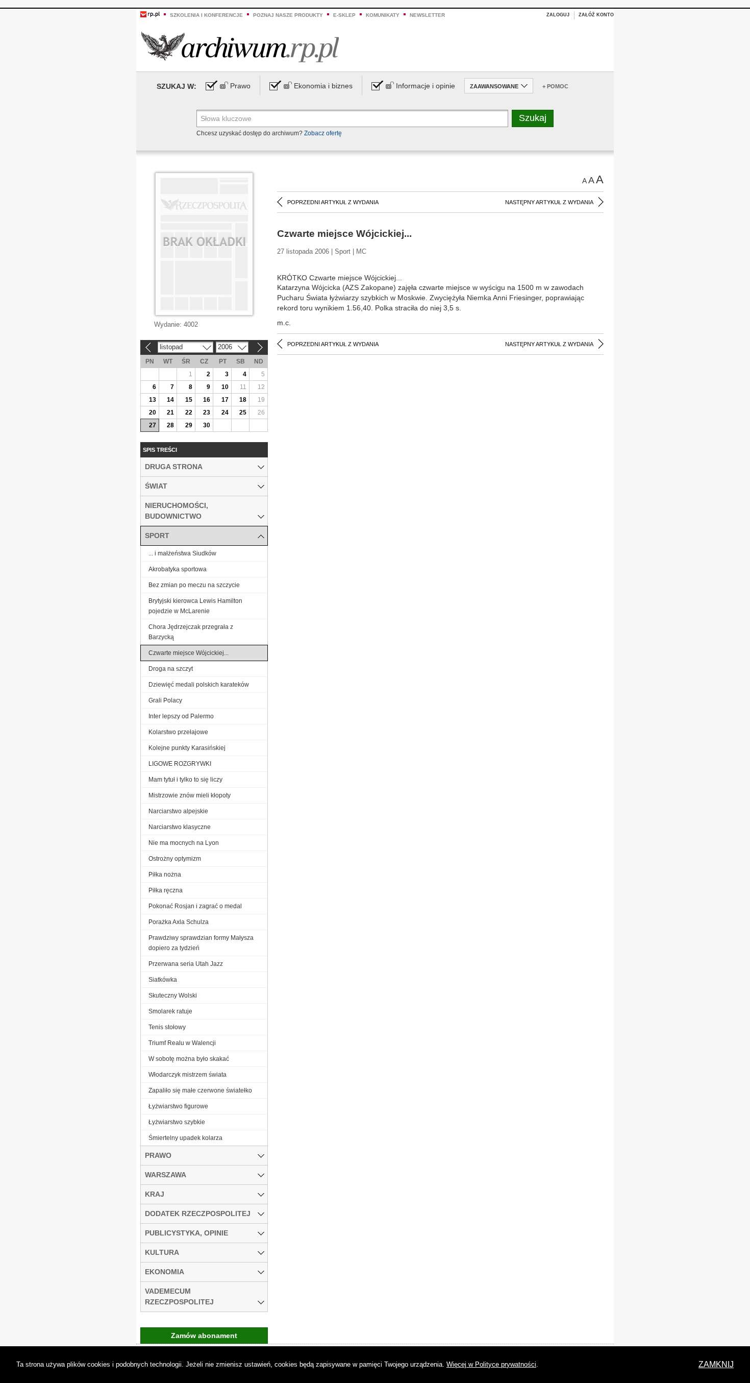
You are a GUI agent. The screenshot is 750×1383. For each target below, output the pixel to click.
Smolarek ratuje (170, 1011)
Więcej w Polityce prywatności (491, 1364)
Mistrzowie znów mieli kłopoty (189, 795)
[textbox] (352, 118)
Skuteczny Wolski (172, 995)
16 (206, 399)
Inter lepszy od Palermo (181, 716)
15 (188, 399)
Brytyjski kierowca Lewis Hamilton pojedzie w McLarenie (195, 606)
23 (206, 412)
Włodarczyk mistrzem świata (187, 1074)
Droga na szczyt (170, 668)
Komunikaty (382, 15)
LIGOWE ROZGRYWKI (179, 763)
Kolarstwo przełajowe (178, 732)
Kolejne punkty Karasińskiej (187, 747)
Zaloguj (557, 14)
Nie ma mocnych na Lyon (183, 842)
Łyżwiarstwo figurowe (178, 1106)
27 (152, 425)
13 (152, 399)
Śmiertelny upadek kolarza (185, 1138)
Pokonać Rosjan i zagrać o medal (195, 906)
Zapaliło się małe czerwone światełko (200, 1090)
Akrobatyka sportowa (177, 569)
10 (225, 387)
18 (242, 399)
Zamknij (716, 1364)
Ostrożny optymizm (174, 858)
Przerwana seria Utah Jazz (185, 963)
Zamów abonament (204, 1335)
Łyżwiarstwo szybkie (176, 1122)
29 (188, 425)
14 (170, 399)
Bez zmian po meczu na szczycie (194, 585)
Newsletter (427, 15)
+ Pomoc (555, 86)
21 (170, 412)
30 (206, 425)
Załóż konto (596, 14)
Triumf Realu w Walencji (182, 1043)
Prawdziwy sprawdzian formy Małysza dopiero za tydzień (201, 943)
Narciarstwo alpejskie (178, 811)
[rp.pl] (150, 14)
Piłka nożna (164, 874)
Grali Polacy (165, 700)
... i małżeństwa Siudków (182, 553)
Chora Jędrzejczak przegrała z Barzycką (190, 632)
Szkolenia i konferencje (206, 15)
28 (170, 425)
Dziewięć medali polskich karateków (198, 684)
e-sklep (344, 15)
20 (152, 412)
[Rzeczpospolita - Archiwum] (240, 47)
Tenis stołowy (167, 1027)
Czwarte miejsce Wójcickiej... (188, 653)
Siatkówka (162, 979)
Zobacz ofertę (323, 133)
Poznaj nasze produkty (288, 15)
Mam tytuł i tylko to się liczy (185, 779)
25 (242, 412)
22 (188, 412)
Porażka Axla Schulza (178, 922)
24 (225, 412)
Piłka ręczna (165, 890)
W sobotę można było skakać (188, 1058)
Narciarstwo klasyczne (179, 827)
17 (225, 399)
